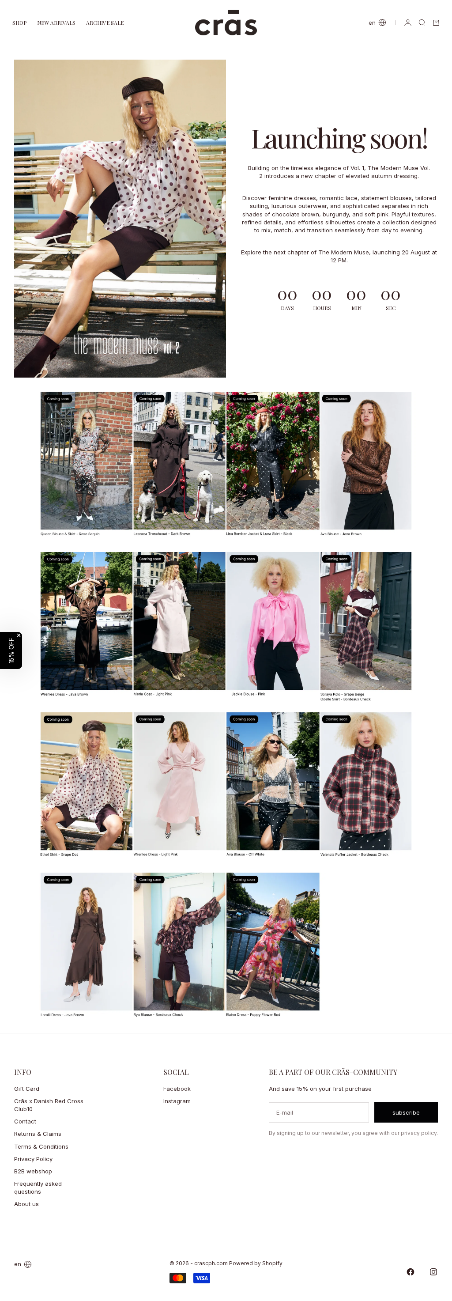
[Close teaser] (18, 635)
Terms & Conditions (41, 1146)
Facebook (177, 1088)
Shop (19, 22)
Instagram (177, 1100)
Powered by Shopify (255, 1263)
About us (26, 1203)
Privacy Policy (33, 1158)
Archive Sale (105, 22)
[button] (11, 650)
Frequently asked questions (38, 1187)
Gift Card (26, 1088)
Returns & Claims (37, 1133)
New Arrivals (56, 22)
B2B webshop (33, 1171)
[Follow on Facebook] (410, 1271)
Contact (25, 1121)
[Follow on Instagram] (433, 1271)
